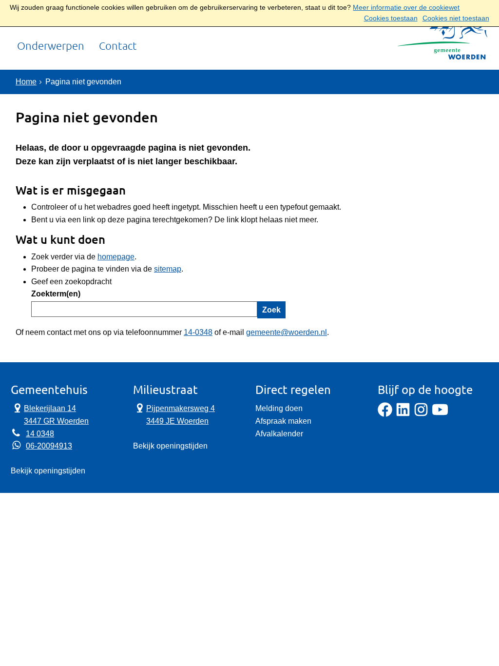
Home (26, 82)
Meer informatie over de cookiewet (406, 7)
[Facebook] (385, 414)
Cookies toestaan (391, 18)
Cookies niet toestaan (455, 18)
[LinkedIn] (403, 414)
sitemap (167, 269)
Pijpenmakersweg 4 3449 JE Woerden (174, 413)
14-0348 (198, 332)
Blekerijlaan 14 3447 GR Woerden (50, 413)
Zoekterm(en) (55, 294)
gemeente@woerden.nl (286, 332)
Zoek (271, 310)
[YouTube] (440, 414)
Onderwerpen (50, 46)
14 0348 (40, 434)
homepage (115, 257)
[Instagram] (421, 414)
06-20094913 (49, 446)
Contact (118, 46)
